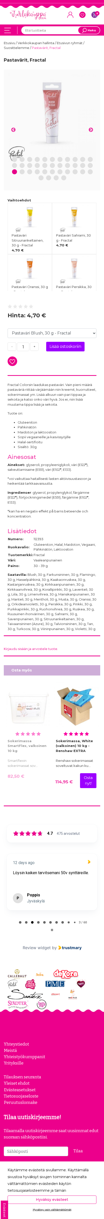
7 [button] (60, 160)
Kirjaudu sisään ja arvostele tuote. (31, 649)
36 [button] (56, 178)
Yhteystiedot (16, 1044)
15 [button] (37, 166)
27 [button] (45, 172)
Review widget (37, 947)
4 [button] (37, 160)
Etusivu (10, 43)
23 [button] (14, 172)
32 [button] (83, 172)
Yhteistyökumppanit (24, 1056)
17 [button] (52, 166)
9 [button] (75, 160)
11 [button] (90, 160)
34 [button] (41, 178)
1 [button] (15, 160)
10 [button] (83, 160)
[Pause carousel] (52, 929)
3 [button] (29, 160)
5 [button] (44, 160)
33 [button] (90, 172)
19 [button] (67, 166)
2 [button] (22, 160)
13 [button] (22, 166)
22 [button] (90, 166)
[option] (52, 117)
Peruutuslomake (20, 1102)
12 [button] (14, 166)
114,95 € (64, 781)
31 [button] (75, 172)
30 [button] (67, 172)
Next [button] (90, 130)
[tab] (20, 922)
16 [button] (45, 166)
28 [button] (52, 172)
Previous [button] (13, 130)
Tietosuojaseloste (21, 1096)
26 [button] (37, 172)
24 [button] (22, 172)
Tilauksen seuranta (22, 1076)
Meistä (10, 1050)
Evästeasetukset (20, 1089)
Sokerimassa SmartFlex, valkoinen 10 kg (27, 746)
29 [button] (60, 172)
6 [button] (52, 160)
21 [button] (82, 166)
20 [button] (75, 166)
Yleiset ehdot (17, 1083)
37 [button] (64, 178)
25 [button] (30, 172)
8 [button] (67, 160)
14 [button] (30, 166)
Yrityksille (13, 1063)
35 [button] (48, 178)
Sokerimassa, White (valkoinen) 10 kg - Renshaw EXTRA (74, 746)
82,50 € (16, 776)
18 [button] (60, 166)
